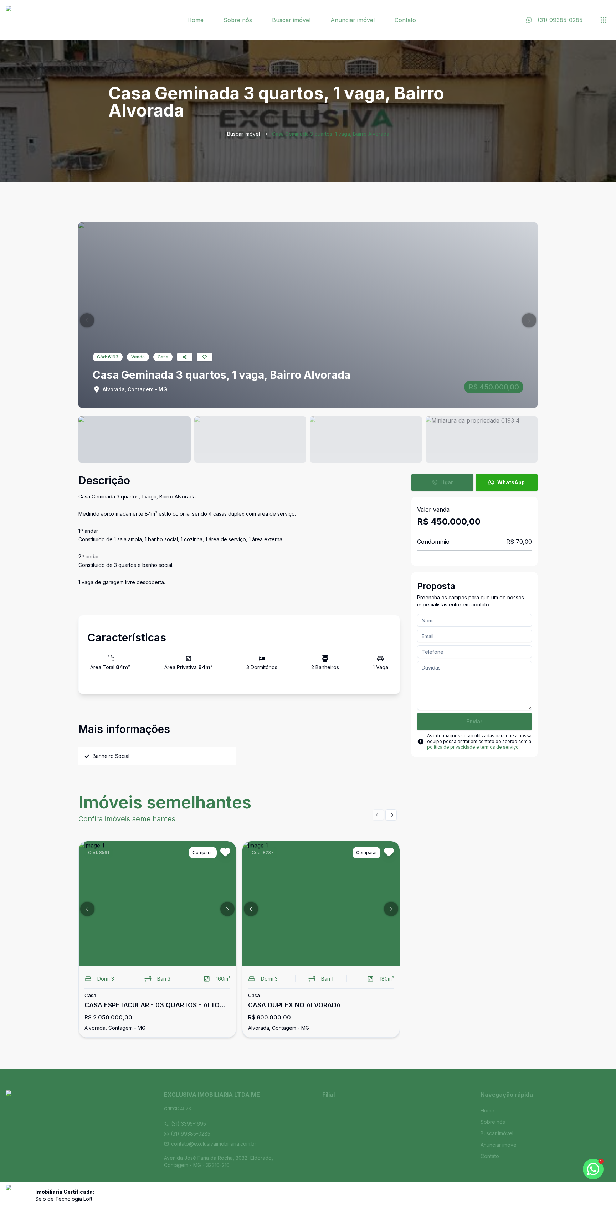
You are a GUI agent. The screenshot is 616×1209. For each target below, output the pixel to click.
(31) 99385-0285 (190, 1134)
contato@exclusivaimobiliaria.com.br (213, 1144)
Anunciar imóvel (352, 20)
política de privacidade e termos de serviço (473, 747)
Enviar (474, 721)
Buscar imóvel (291, 20)
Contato (405, 20)
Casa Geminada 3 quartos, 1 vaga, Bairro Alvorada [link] (330, 134)
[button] (87, 320)
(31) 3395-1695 (188, 1124)
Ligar (446, 482)
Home (195, 20)
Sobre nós (238, 20)
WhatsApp (511, 482)
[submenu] (603, 20)
